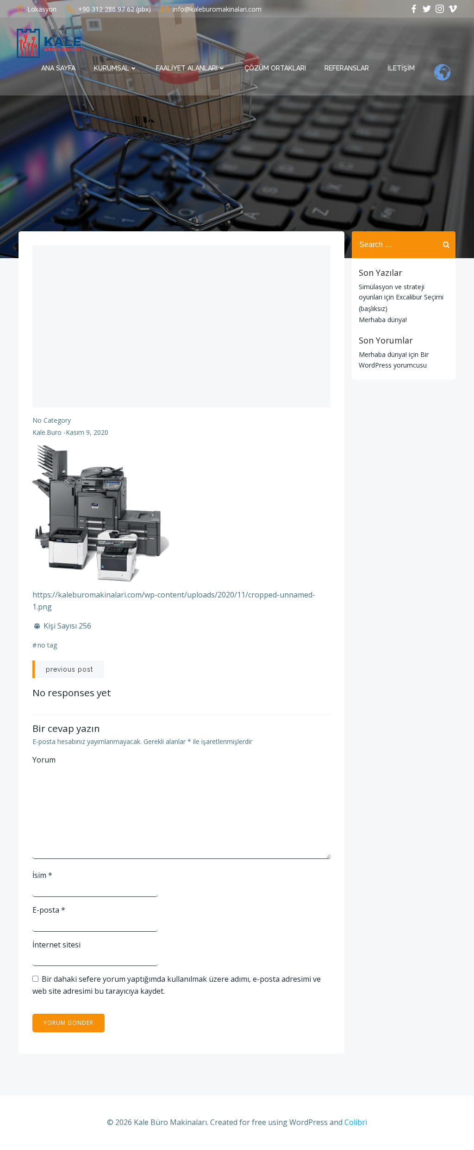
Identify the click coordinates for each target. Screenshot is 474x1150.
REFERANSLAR (346, 68)
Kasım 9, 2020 (87, 432)
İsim (42, 875)
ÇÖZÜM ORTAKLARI (275, 68)
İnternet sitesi (56, 945)
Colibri (355, 1122)
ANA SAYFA (58, 68)
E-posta (48, 910)
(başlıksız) (373, 308)
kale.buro (47, 432)
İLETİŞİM (401, 68)
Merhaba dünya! (383, 319)
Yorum (44, 760)
